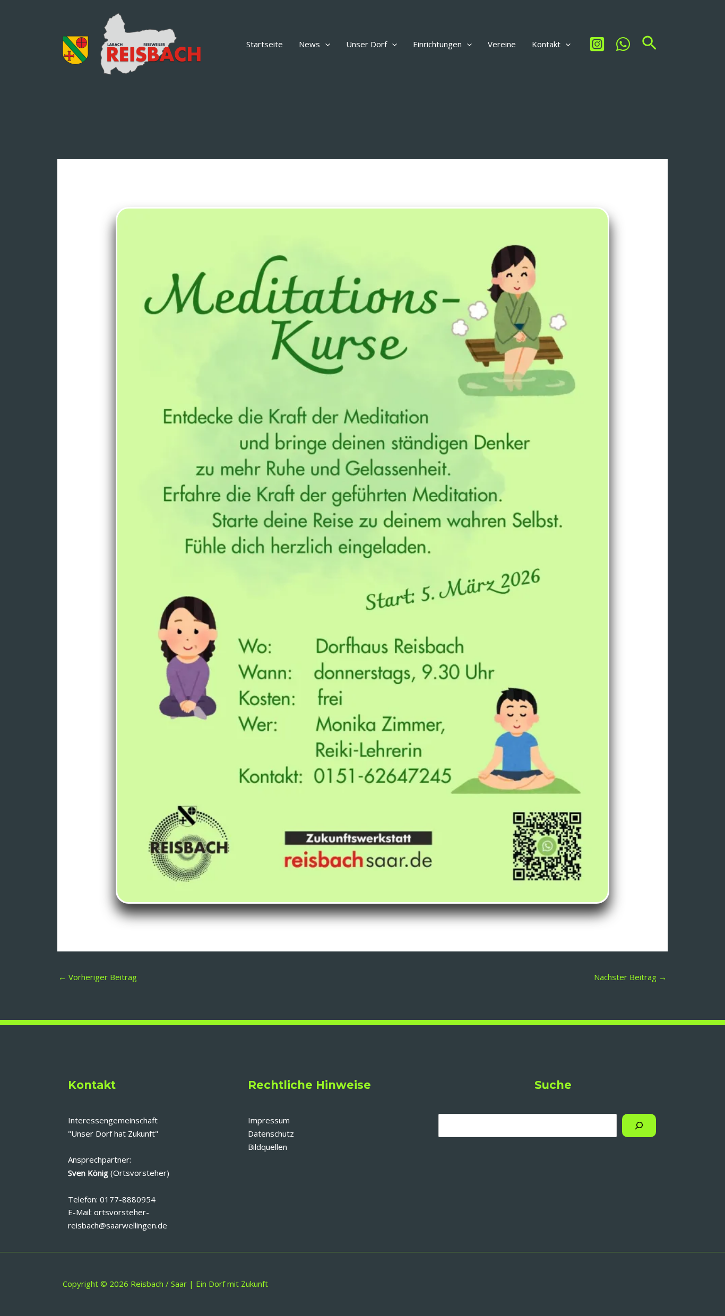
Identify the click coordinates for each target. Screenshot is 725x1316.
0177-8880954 (128, 1199)
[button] (325, 44)
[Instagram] (597, 44)
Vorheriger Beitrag (97, 977)
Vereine (502, 44)
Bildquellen (267, 1146)
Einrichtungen (437, 44)
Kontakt (546, 44)
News (309, 44)
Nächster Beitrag (630, 977)
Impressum (269, 1120)
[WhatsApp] (623, 44)
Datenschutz (271, 1133)
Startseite (264, 44)
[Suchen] (639, 1125)
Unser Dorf (366, 44)
